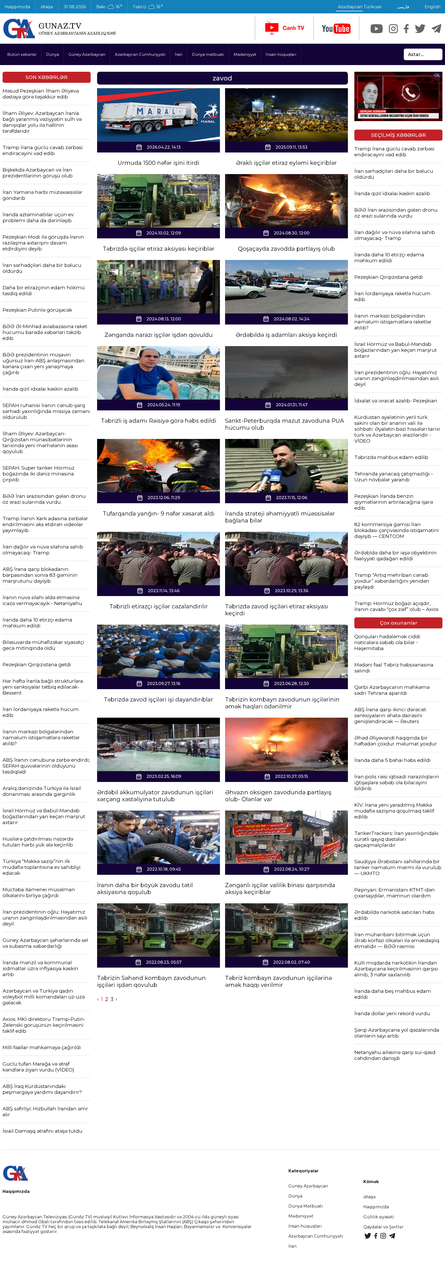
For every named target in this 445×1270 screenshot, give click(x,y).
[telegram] (436, 28)
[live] (284, 28)
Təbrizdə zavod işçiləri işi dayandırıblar (158, 699)
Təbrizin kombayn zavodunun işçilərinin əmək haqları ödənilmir (282, 703)
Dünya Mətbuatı (305, 1206)
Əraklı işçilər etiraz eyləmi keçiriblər (286, 162)
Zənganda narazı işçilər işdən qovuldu (159, 334)
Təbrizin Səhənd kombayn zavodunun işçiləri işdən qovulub (151, 981)
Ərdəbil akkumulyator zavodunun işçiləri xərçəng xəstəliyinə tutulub (155, 796)
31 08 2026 (75, 6)
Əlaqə (47, 6)
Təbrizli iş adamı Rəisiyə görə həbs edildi (158, 420)
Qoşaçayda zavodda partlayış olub (286, 248)
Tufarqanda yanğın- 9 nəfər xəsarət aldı (159, 513)
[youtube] (336, 29)
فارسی (403, 6)
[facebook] (406, 28)
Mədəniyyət (245, 54)
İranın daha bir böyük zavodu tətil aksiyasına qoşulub (145, 889)
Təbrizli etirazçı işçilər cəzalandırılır (158, 606)
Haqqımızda (376, 1206)
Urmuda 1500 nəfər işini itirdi (158, 162)
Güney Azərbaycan (87, 54)
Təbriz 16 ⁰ (148, 7)
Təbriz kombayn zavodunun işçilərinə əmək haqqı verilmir (278, 981)
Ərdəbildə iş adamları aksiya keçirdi (286, 334)
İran (178, 54)
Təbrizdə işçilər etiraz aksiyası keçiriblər (159, 248)
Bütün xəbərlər (22, 54)
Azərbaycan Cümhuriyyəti (140, 54)
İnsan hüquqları (281, 54)
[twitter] (420, 28)
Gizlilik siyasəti (378, 1216)
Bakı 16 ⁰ (109, 7)
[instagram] (393, 28)
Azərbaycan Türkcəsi (360, 6)
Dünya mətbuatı (208, 54)
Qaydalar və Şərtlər (383, 1226)
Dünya (52, 54)
